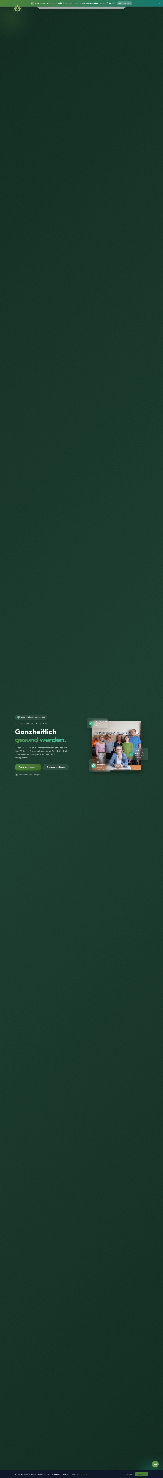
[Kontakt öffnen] (155, 1464)
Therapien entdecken (56, 767)
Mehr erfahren (81, 1474)
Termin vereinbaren (27, 767)
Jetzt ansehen (123, 3)
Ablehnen (128, 1474)
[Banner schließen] (159, 3)
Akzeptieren (141, 1474)
